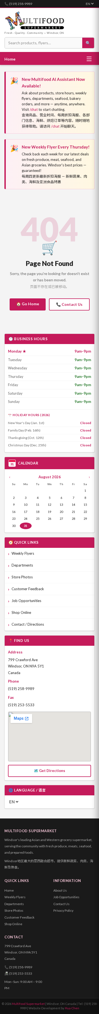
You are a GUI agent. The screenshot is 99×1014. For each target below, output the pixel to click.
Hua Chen (72, 1008)
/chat (34, 109)
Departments (22, 565)
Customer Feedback (28, 589)
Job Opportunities (26, 600)
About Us (60, 890)
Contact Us (61, 904)
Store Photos (22, 577)
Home (9, 59)
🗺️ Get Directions (49, 770)
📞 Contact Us (69, 304)
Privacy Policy (63, 910)
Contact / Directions (28, 624)
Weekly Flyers (23, 553)
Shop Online (21, 612)
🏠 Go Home (27, 303)
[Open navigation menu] (89, 58)
